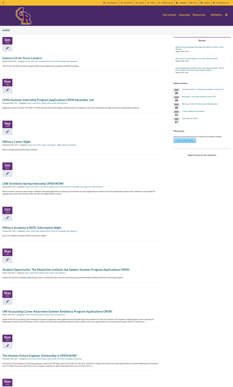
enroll (54, 103)
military (64, 145)
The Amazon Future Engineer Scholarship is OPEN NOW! (39, 355)
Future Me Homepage (58, 61)
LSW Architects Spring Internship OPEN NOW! (33, 183)
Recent (202, 40)
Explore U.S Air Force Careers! (22, 58)
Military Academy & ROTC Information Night (31, 227)
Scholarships (51, 145)
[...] (145, 322)
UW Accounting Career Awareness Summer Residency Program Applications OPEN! (57, 311)
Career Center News (32, 61)
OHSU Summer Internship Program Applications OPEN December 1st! (48, 100)
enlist (48, 61)
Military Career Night (16, 141)
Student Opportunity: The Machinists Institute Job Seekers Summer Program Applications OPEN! (66, 269)
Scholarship (72, 145)
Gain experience (71, 61)
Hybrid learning (97, 187)
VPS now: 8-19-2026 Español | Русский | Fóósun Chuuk (196, 59)
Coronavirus (43, 187)
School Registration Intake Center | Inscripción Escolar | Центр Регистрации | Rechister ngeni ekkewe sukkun (199, 69)
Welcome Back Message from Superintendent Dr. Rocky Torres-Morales (199, 48)
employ (42, 61)
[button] (226, 14)
